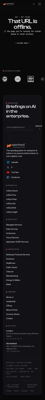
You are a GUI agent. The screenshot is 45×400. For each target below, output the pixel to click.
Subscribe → (39, 127)
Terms (16, 391)
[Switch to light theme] (34, 4)
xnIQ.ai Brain (11, 208)
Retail (8, 284)
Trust (32, 391)
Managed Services (14, 225)
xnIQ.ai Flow (11, 195)
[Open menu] (39, 4)
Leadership (11, 301)
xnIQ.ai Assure (12, 191)
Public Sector (11, 267)
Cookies (24, 391)
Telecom (10, 272)
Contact (9, 318)
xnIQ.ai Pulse (11, 199)
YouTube (15, 172)
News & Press (12, 310)
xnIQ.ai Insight (11, 212)
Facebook (15, 177)
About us (10, 297)
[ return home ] (22, 43)
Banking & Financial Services (18, 254)
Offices (9, 306)
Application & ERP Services (17, 242)
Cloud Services (12, 237)
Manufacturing (12, 276)
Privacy (9, 391)
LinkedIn (14, 162)
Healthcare (10, 263)
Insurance (10, 259)
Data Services (12, 229)
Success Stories (13, 314)
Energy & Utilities (13, 280)
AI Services (11, 233)
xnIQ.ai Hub (11, 203)
